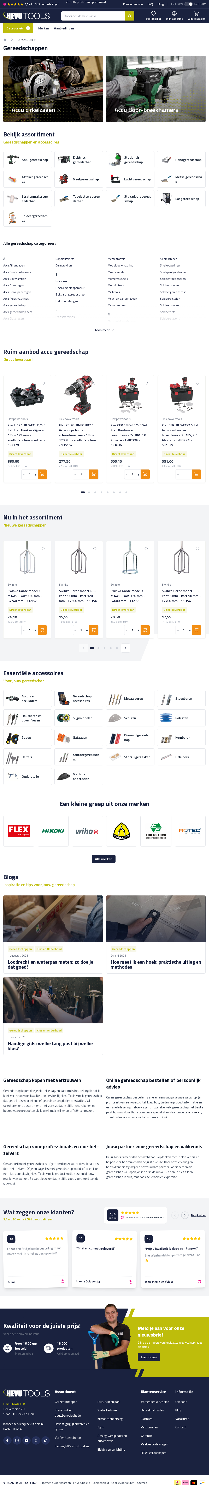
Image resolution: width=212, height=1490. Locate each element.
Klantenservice (133, 4)
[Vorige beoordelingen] (175, 1215)
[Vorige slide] (83, 648)
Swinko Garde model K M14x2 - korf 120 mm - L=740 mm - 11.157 (25, 595)
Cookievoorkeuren (123, 1482)
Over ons (181, 1401)
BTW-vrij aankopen (153, 1452)
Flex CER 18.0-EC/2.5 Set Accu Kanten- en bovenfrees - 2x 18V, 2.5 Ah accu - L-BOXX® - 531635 (180, 435)
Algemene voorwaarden (56, 1482)
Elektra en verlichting (111, 1449)
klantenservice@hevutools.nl (23, 1423)
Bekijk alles (198, 1215)
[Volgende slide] (125, 648)
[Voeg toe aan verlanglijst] (43, 383)
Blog (161, 4)
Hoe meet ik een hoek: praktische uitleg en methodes (156, 964)
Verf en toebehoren (68, 1437)
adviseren (194, 1112)
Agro (101, 1427)
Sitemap (142, 1482)
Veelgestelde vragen (154, 1444)
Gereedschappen (66, 1401)
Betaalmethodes (152, 1410)
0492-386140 (13, 1428)
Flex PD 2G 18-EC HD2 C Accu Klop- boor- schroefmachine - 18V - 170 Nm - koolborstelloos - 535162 (77, 435)
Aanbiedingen (64, 28)
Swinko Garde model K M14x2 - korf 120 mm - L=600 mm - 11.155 (128, 595)
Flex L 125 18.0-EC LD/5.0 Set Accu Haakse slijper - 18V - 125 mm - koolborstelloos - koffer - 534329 (26, 435)
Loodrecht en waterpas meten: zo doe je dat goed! (50, 964)
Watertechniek (107, 1410)
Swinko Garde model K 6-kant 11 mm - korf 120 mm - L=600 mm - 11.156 (78, 595)
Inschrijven (149, 1357)
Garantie (147, 1435)
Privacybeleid (81, 1482)
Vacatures (182, 1418)
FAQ (150, 4)
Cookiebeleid (101, 1482)
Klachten (147, 1418)
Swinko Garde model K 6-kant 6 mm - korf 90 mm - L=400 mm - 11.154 (181, 595)
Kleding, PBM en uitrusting (72, 1446)
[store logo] (26, 16)
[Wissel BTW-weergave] (188, 4)
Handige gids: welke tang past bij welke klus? (50, 1046)
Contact (180, 1427)
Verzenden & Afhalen (155, 1401)
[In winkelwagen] (42, 474)
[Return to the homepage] (5, 39)
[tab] (82, 492)
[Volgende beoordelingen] (185, 1215)
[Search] (129, 16)
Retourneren (149, 1427)
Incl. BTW (200, 4)
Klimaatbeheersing (110, 1418)
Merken (43, 28)
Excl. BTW (177, 4)
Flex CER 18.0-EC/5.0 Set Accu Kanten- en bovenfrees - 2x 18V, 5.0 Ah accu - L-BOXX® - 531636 (129, 435)
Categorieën (15, 28)
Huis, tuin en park (109, 1401)
